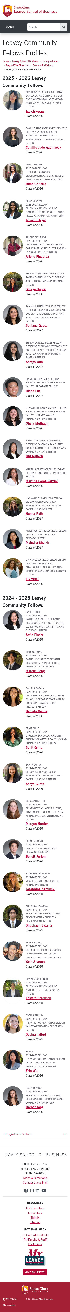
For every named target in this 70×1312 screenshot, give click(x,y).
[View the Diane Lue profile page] (14, 387)
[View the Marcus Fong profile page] (14, 659)
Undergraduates (50, 61)
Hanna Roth (34, 513)
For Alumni (35, 1244)
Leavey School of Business (25, 61)
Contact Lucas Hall (35, 1182)
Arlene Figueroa (37, 256)
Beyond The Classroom (17, 65)
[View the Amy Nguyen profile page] (14, 100)
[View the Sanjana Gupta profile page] (14, 314)
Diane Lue (33, 391)
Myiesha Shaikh (37, 542)
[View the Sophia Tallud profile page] (14, 1023)
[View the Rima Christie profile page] (14, 172)
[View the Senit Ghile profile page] (14, 736)
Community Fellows (43, 65)
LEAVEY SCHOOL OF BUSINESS (35, 1154)
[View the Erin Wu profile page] (14, 1059)
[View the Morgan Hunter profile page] (14, 809)
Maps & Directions (35, 1177)
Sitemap (35, 1222)
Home (6, 61)
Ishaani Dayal (36, 220)
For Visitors (35, 1213)
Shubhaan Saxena (39, 925)
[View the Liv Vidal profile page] (14, 568)
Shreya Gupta (36, 289)
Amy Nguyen (35, 111)
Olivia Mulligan (37, 423)
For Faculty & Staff (35, 1239)
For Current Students (35, 1235)
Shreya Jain (34, 362)
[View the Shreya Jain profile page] (14, 350)
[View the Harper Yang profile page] (14, 1096)
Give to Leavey (35, 1272)
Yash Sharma (35, 961)
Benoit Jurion (36, 856)
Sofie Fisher (34, 634)
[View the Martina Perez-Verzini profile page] (14, 476)
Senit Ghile (34, 747)
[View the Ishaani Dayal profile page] (14, 209)
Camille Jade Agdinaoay (43, 147)
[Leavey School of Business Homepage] (30, 15)
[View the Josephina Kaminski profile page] (14, 881)
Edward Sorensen (38, 998)
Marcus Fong (35, 671)
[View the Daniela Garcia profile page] (14, 696)
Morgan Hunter (37, 823)
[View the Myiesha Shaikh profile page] (14, 539)
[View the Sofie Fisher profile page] (14, 620)
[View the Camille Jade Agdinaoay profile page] (14, 136)
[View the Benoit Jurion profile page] (14, 849)
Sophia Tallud (36, 1034)
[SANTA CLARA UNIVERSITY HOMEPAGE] (35, 1289)
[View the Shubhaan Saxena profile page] (14, 916)
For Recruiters (35, 1208)
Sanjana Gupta (36, 325)
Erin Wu (32, 1070)
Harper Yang (34, 1107)
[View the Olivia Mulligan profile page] (14, 416)
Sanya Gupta (35, 784)
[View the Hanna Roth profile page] (14, 506)
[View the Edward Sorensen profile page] (14, 990)
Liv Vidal (32, 579)
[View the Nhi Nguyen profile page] (14, 448)
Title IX (35, 1217)
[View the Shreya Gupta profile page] (14, 281)
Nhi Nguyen (34, 456)
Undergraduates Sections (17, 1134)
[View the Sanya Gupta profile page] (14, 772)
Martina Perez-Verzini (42, 481)
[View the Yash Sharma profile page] (14, 950)
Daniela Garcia (36, 711)
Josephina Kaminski (40, 889)
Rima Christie (36, 183)
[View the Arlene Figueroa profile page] (14, 245)
